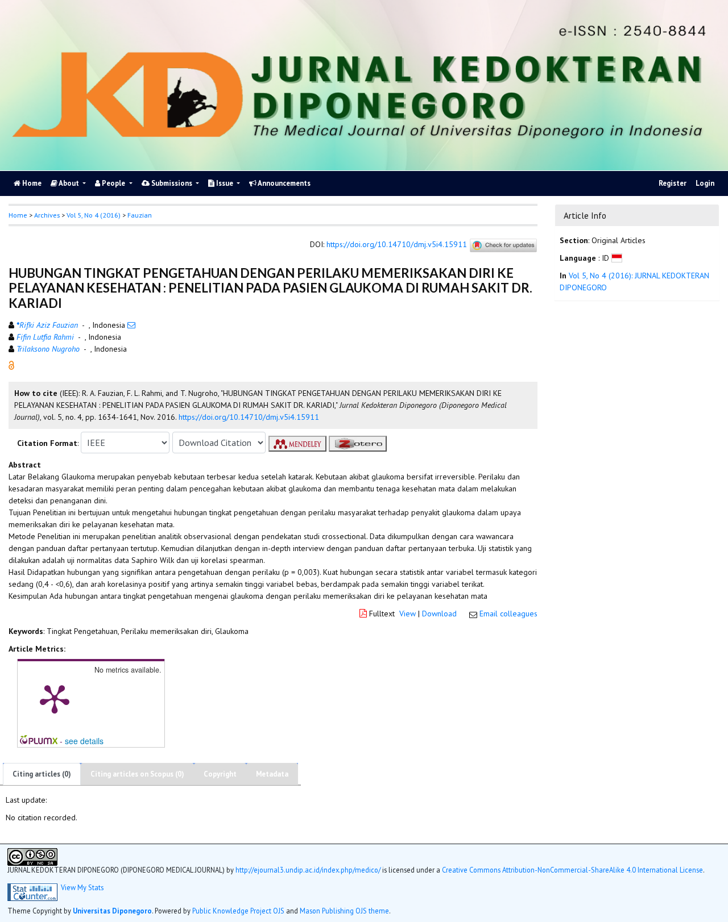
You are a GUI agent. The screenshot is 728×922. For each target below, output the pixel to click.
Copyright (220, 774)
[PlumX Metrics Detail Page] (54, 698)
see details (84, 740)
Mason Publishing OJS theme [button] (344, 910)
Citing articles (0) (42, 774)
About (69, 183)
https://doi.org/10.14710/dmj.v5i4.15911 (396, 245)
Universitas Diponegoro (112, 910)
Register (672, 183)
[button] (11, 365)
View (407, 613)
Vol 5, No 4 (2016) (94, 215)
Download (439, 613)
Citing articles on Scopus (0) (137, 774)
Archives (47, 215)
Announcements (284, 183)
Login (705, 183)
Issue (224, 183)
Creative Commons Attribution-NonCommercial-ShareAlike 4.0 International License (572, 869)
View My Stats (82, 887)
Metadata (272, 774)
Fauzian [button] (139, 215)
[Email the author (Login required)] (131, 325)
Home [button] (18, 215)
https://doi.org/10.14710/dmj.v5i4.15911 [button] (249, 417)
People (113, 183)
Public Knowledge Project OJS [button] (238, 910)
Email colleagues (508, 613)
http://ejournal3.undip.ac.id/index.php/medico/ (307, 869)
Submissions (172, 183)
